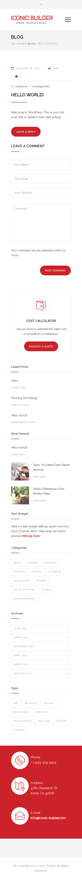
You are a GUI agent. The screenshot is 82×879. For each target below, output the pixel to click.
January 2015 (41, 673)
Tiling (45, 589)
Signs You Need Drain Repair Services (51, 467)
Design (32, 563)
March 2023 (41, 637)
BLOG (17, 37)
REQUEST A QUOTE (41, 346)
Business (31, 703)
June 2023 (41, 628)
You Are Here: (19, 43)
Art (16, 703)
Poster (61, 721)
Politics (44, 721)
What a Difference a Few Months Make (48, 491)
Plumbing (54, 571)
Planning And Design (24, 398)
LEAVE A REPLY (26, 131)
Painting (19, 571)
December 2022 (41, 646)
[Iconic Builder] (38, 19)
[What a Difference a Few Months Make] (20, 495)
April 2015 (41, 655)
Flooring (50, 563)
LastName (21, 86)
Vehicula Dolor (30, 536)
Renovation (22, 580)
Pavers (36, 571)
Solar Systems (24, 589)
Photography (23, 721)
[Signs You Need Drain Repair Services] (20, 471)
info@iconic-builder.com (48, 818)
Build (17, 563)
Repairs (41, 580)
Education (21, 712)
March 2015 (41, 664)
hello (14, 380)
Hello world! (27, 94)
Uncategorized (40, 86)
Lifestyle (41, 712)
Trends (19, 730)
